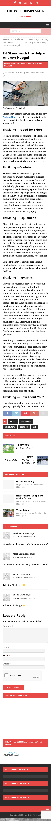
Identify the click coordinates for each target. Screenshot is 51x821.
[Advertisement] (25, 718)
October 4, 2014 (24, 513)
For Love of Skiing (25, 481)
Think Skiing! (22, 510)
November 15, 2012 (13, 73)
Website (6, 663)
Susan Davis (19, 574)
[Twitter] (20, 3)
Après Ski (19, 39)
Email (6, 655)
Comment (8, 626)
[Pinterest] (30, 3)
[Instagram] (36, 3)
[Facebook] (14, 3)
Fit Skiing (26, 422)
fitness (24, 427)
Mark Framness (21, 533)
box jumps (10, 427)
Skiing (13, 422)
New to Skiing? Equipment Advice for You (29, 497)
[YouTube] (25, 3)
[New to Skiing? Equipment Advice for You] (8, 498)
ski (34, 427)
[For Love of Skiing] (8, 484)
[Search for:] (25, 31)
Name (6, 647)
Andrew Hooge (10, 117)
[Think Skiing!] (8, 513)
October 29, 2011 (24, 501)
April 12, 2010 (23, 485)
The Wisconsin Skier (35, 73)
